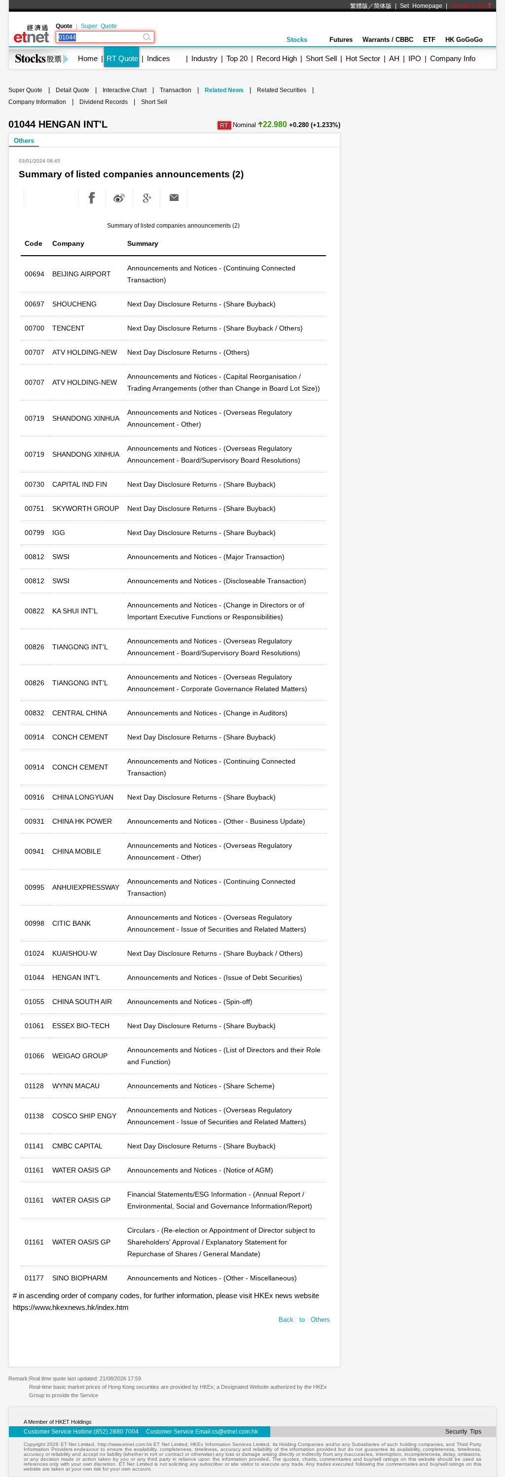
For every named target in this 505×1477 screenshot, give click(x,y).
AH (394, 58)
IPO (414, 58)
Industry (204, 58)
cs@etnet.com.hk (235, 1431)
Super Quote (99, 26)
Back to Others (304, 1319)
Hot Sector (363, 58)
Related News (224, 90)
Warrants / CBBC (387, 39)
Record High (276, 58)
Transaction (175, 90)
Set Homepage (421, 5)
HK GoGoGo (464, 39)
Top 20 (237, 58)
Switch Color (469, 5)
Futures (341, 39)
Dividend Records (103, 102)
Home (88, 58)
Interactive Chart (124, 90)
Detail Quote (72, 90)
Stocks (297, 39)
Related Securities (281, 90)
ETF (429, 39)
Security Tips (463, 1431)
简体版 (383, 5)
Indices (158, 58)
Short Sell (321, 58)
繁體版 (359, 5)
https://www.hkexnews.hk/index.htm (71, 1307)
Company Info (452, 58)
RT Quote (122, 58)
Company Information (37, 102)
